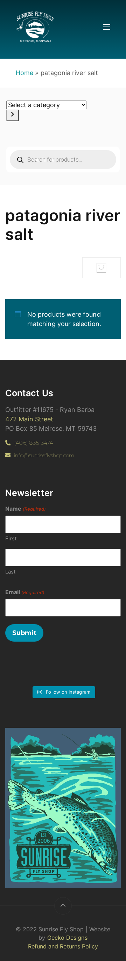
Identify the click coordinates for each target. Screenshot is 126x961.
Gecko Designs (67, 937)
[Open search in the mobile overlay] (63, 159)
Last (10, 571)
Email (24, 592)
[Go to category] (12, 115)
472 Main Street (29, 419)
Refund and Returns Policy (63, 946)
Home (24, 72)
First (10, 538)
